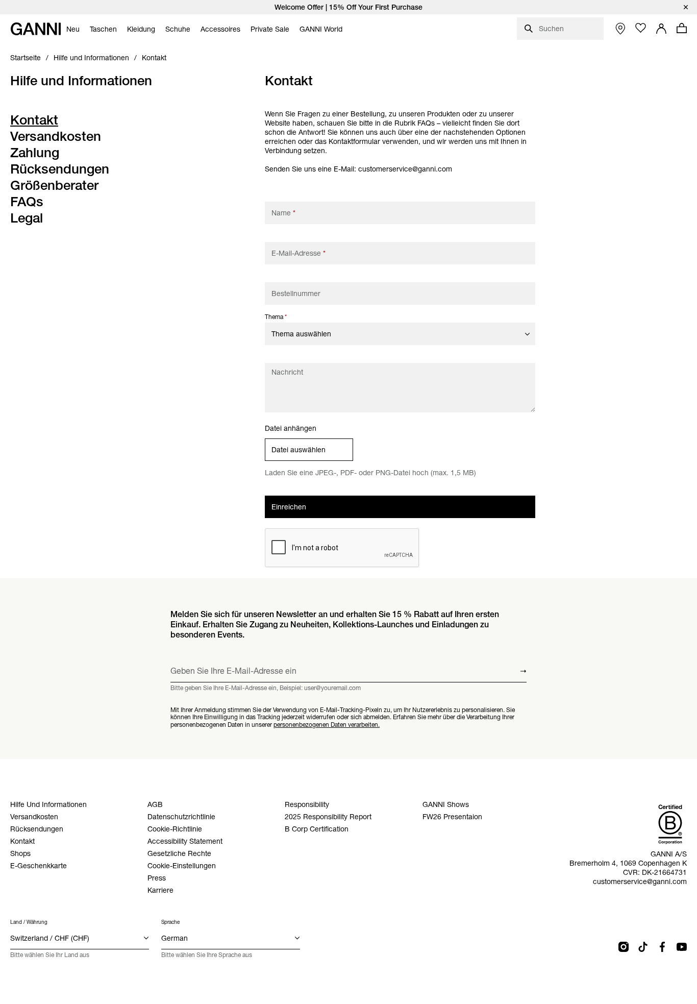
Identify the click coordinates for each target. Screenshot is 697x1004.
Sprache (170, 922)
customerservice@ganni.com (405, 169)
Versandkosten (55, 136)
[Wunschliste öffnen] (641, 28)
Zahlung (34, 152)
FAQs (26, 201)
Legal (26, 218)
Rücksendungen (59, 169)
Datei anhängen (290, 428)
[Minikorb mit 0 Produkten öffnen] (682, 28)
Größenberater (54, 185)
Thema (276, 316)
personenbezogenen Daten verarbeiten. (326, 724)
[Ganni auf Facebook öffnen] (662, 947)
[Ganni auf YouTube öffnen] (682, 947)
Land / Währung (28, 922)
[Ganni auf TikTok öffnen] (643, 947)
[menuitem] (73, 29)
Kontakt (34, 120)
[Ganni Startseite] (35, 28)
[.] (348, 7)
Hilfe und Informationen (81, 80)
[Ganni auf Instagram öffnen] (623, 947)
